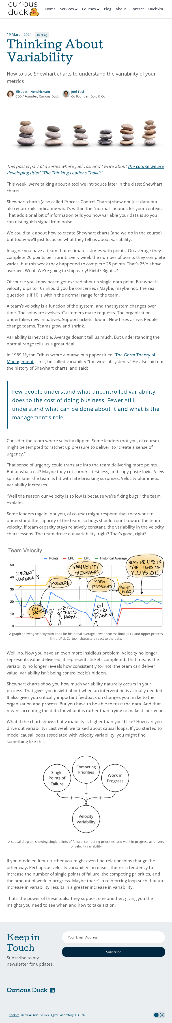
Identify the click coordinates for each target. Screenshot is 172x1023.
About (121, 9)
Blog (107, 9)
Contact (137, 9)
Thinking (42, 35)
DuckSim (155, 9)
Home (50, 9)
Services (67, 9)
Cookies (14, 1015)
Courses (89, 9)
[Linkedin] (52, 991)
